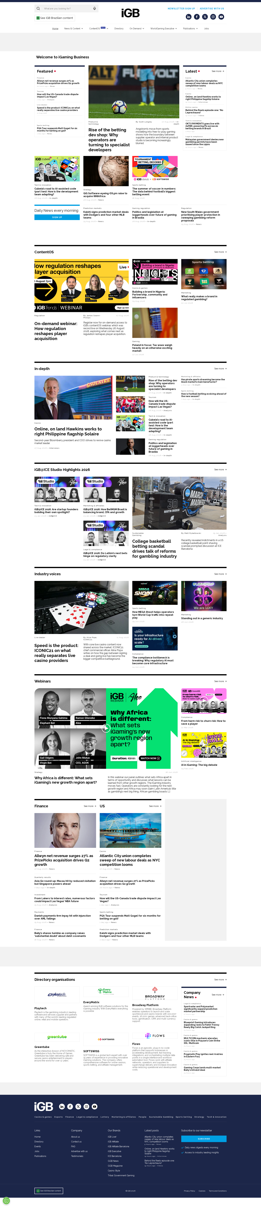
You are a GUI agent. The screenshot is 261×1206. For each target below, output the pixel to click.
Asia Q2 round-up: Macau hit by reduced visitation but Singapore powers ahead (65, 882)
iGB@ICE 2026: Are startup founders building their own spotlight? (56, 511)
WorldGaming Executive (162, 28)
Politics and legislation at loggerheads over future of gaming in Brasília (154, 215)
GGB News (113, 1161)
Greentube (41, 1047)
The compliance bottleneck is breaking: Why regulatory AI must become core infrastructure (153, 660)
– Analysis (50, 100)
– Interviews (202, 102)
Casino (188, 78)
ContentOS (97, 28)
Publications (189, 28)
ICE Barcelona (114, 1156)
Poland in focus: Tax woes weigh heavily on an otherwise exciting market (152, 348)
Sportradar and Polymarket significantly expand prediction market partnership (200, 1009)
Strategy (87, 190)
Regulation (186, 208)
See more (216, 71)
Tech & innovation (42, 185)
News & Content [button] (72, 28)
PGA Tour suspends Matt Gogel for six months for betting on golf (57, 129)
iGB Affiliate (113, 1141)
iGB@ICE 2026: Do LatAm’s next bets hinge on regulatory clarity (105, 555)
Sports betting (43, 125)
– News (199, 88)
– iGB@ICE (52, 516)
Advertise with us (212, 8)
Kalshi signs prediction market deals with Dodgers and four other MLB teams (106, 215)
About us (75, 1137)
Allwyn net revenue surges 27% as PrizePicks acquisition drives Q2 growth (58, 82)
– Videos (200, 115)
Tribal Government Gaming (121, 1175)
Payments (39, 912)
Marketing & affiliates (191, 376)
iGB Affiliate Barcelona (118, 1146)
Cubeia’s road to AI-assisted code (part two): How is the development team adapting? (56, 191)
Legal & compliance (194, 136)
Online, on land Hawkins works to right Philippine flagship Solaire (203, 98)
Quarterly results (42, 877)
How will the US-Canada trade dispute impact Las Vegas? (162, 404)
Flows (136, 1044)
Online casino (191, 107)
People (143, 1117)
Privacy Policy (189, 1191)
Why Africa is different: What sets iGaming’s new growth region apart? (65, 780)
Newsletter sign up (181, 8)
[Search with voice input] (94, 8)
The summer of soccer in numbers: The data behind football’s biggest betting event (154, 191)
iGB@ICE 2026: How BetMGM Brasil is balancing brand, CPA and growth (105, 511)
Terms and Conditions (218, 1191)
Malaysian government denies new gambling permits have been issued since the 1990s (204, 142)
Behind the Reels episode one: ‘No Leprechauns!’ (159, 1161)
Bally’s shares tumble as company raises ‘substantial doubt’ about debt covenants (60, 934)
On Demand (135, 28)
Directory (119, 28)
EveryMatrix (91, 1002)
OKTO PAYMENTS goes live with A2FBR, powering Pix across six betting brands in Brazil (202, 126)
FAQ (73, 1146)
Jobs (206, 28)
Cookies (202, 1191)
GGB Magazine (115, 1166)
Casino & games (43, 1117)
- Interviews (161, 1156)
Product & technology (94, 123)
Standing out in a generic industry (202, 618)
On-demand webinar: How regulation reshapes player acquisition (55, 331)
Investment (39, 895)
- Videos (159, 1166)
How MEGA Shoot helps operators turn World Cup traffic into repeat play (153, 615)
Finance (40, 78)
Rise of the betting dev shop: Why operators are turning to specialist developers (109, 139)
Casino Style (114, 1170)
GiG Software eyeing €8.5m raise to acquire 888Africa (105, 195)
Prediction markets (92, 208)
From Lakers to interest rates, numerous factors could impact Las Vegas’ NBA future (64, 900)
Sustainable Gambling (138, 534)
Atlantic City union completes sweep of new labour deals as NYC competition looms (204, 83)
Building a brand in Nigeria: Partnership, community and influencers (149, 294)
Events (37, 1146)
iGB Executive (114, 1151)
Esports (58, 1117)
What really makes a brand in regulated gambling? (199, 298)
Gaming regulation (141, 208)
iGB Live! (112, 1137)
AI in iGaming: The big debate (199, 764)
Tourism (40, 91)
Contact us (76, 1141)
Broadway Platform (145, 1005)
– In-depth (176, 123)
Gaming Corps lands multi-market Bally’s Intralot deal (202, 1068)
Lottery (105, 1117)
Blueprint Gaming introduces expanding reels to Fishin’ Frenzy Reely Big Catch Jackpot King (201, 1024)
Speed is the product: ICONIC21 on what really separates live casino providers (58, 109)
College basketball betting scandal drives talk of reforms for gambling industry (154, 549)
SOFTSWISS (91, 1051)
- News (158, 1144)
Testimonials (77, 1156)
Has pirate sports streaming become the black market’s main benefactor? (203, 380)
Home (55, 28)
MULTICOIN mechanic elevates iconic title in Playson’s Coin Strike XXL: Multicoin (202, 1040)
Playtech (40, 1008)
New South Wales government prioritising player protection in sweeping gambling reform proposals (200, 216)
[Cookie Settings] (6, 1200)
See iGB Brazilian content (55, 17)
